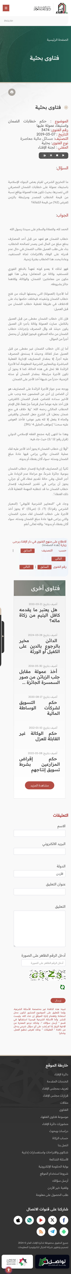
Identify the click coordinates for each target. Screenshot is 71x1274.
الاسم (62, 826)
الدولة (61, 866)
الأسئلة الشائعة (58, 1159)
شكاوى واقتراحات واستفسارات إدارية (45, 1152)
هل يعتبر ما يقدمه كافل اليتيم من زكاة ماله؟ (39, 615)
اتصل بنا (63, 1145)
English (8, 20)
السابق (27, 550)
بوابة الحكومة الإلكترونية (53, 1166)
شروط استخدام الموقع (54, 1173)
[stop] (56, 155)
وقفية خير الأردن (58, 1187)
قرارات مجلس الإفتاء (55, 1095)
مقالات (64, 1102)
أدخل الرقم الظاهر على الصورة (43, 955)
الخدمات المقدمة (57, 1081)
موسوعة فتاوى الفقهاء (54, 1117)
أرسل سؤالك (60, 1180)
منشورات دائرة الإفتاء (55, 1124)
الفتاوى (63, 1109)
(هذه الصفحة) (51, 545)
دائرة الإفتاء (61, 1074)
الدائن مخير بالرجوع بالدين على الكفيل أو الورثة (39, 646)
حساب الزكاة (60, 1138)
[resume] (44, 155)
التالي (58, 558)
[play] (63, 155)
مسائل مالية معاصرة (36, 138)
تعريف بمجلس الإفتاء (55, 1088)
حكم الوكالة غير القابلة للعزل (39, 735)
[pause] (50, 155)
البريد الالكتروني (54, 844)
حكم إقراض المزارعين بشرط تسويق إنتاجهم (39, 764)
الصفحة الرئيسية (57, 39)
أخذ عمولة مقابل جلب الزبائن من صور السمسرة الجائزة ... (39, 677)
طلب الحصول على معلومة (52, 1195)
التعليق (60, 906)
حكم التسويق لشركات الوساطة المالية (39, 708)
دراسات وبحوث (58, 1131)
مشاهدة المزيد (39, 785)
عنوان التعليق (56, 884)
